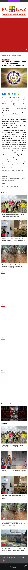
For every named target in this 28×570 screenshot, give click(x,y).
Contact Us (11, 561)
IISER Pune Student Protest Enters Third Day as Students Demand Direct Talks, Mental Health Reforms (13, 240)
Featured (11, 559)
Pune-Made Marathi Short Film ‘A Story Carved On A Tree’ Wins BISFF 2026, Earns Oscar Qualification (14, 471)
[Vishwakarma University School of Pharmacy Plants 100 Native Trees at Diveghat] (14, 204)
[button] (2, 49)
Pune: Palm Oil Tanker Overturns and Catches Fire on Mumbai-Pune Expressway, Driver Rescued (14, 549)
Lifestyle (6, 559)
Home (3, 557)
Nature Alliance (19, 559)
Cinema (4, 466)
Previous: (14, 178)
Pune (8, 59)
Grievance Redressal (21, 561)
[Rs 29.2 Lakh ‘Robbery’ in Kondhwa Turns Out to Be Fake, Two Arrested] (14, 413)
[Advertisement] (14, 33)
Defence (13, 557)
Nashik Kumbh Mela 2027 (14, 1)
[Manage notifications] (4, 560)
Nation (4, 59)
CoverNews (20, 565)
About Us (4, 561)
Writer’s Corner (21, 557)
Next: (12, 185)
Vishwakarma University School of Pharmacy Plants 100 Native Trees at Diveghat (13, 215)
